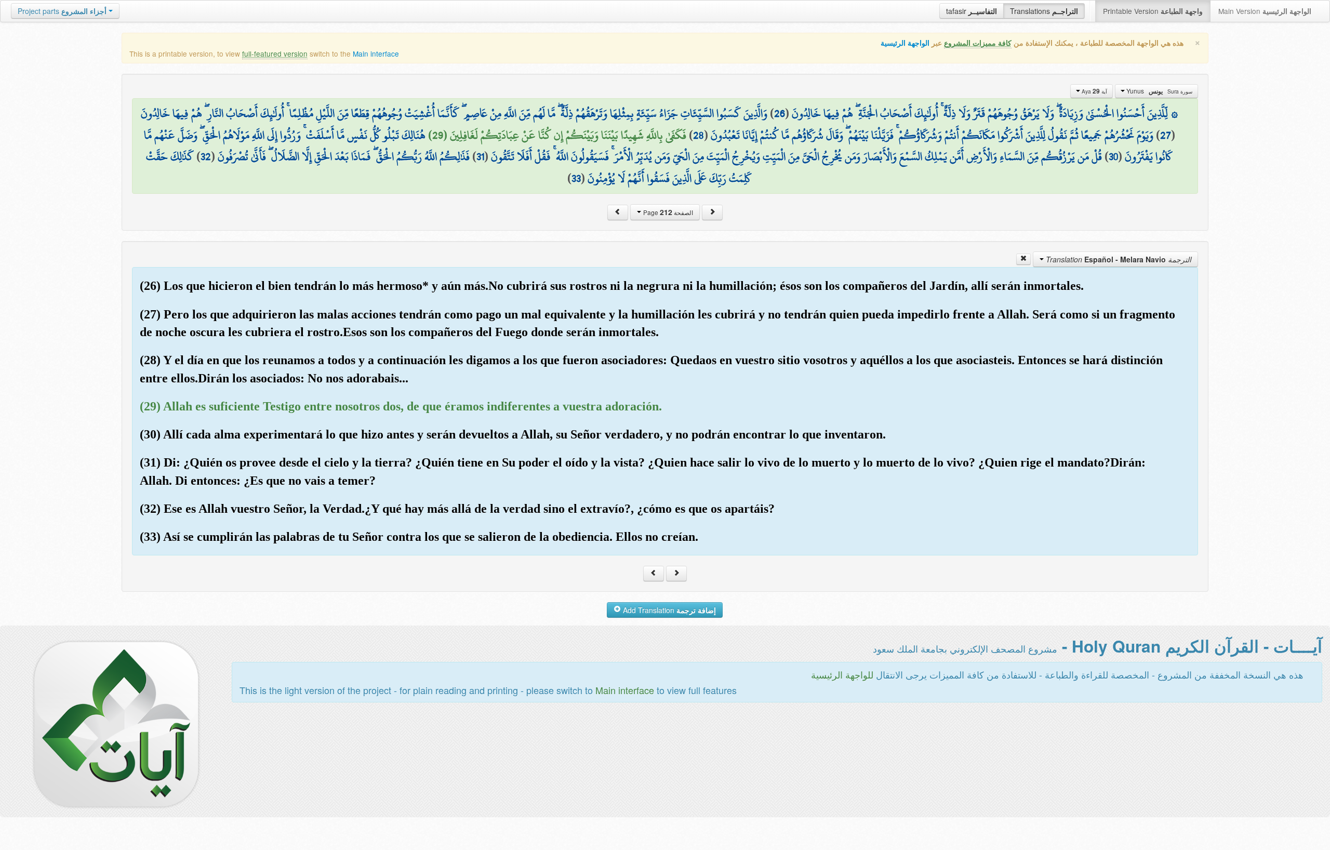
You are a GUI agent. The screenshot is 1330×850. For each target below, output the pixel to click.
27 (1165, 135)
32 (206, 156)
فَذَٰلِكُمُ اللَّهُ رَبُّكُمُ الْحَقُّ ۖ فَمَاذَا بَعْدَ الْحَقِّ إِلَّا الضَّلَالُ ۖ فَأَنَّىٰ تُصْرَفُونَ (344, 156)
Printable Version (1153, 11)
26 (779, 113)
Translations (1044, 11)
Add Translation (668, 610)
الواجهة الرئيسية (905, 43)
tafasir (971, 11)
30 (1113, 156)
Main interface (376, 53)
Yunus (1158, 91)
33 (576, 178)
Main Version (1264, 11)
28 (698, 135)
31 (480, 156)
